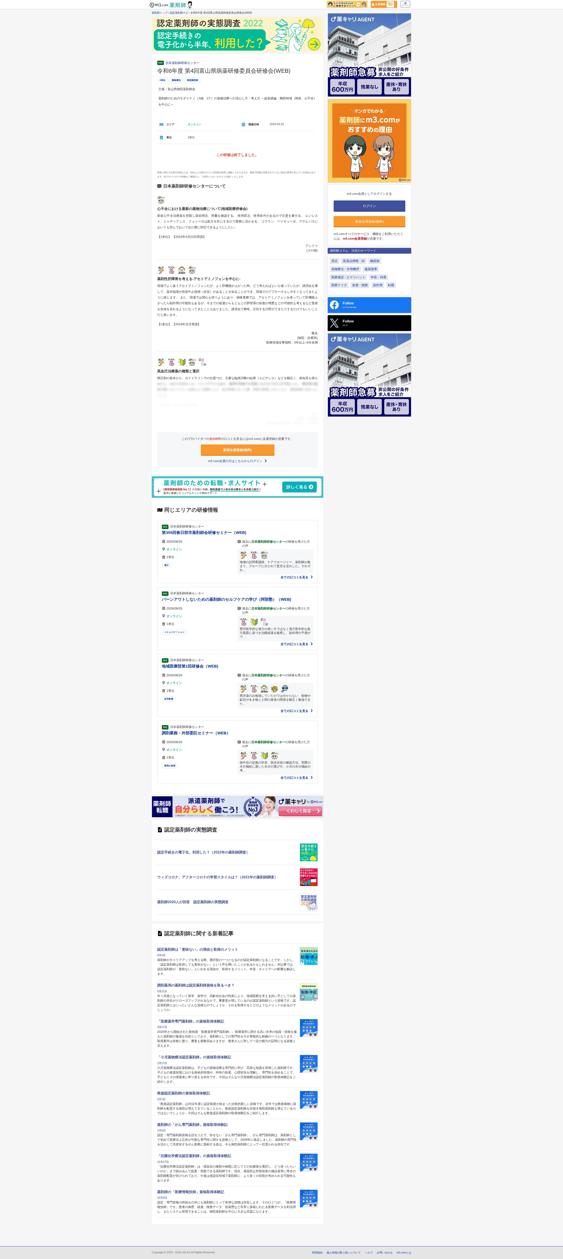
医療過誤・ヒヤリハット (348, 277)
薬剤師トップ (160, 12)
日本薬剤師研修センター (182, 62)
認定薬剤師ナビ (179, 12)
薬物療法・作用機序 (345, 269)
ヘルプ (369, 1252)
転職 (391, 285)
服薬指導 (371, 269)
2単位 (163, 80)
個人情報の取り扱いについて (344, 1252)
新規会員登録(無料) (237, 450)
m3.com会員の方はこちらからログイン (235, 461)
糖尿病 (374, 261)
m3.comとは (404, 1252)
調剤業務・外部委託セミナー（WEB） (196, 733)
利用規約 (317, 1252)
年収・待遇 (378, 277)
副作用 (377, 285)
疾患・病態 (360, 285)
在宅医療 (168, 699)
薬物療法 (176, 80)
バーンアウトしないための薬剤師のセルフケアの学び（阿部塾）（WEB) (226, 599)
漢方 (166, 565)
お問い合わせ (385, 1252)
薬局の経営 (169, 765)
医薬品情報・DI (354, 261)
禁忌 (334, 261)
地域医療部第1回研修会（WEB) (190, 666)
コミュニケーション (174, 632)
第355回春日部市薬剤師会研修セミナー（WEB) (204, 532)
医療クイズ (339, 285)
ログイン (405, 5)
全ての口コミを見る (295, 577)
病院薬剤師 (192, 80)
